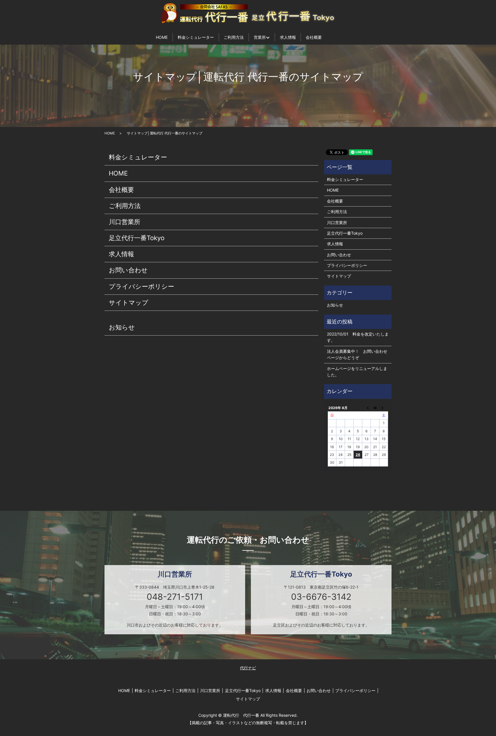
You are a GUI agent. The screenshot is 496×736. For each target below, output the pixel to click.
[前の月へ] (366, 407)
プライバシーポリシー (141, 286)
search (336, 37)
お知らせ (122, 327)
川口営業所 (124, 222)
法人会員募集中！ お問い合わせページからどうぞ (357, 354)
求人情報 (288, 37)
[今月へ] (375, 407)
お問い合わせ (128, 270)
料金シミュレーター (196, 37)
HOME (162, 37)
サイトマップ (128, 302)
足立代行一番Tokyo (136, 238)
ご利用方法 (234, 37)
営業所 (260, 37)
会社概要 (314, 37)
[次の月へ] (383, 407)
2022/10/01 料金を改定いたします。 (358, 337)
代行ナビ (248, 667)
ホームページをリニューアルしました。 (357, 371)
